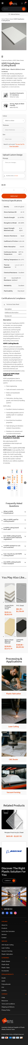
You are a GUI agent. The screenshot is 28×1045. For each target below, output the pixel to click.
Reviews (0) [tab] (8, 316)
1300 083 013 (8, 909)
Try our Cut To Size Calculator (16, 145)
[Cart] (25, 3)
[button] (3, 3)
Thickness (6, 125)
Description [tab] (8, 309)
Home (3, 19)
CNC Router (13, 759)
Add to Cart (14, 196)
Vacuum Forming (13, 792)
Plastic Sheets (9, 19)
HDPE (14, 61)
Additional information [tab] (11, 313)
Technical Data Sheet (12, 304)
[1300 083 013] (2, 908)
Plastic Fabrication (13, 694)
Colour (5, 116)
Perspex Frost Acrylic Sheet (14, 832)
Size (4, 134)
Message (5, 158)
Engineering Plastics (7, 61)
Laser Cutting (13, 726)
